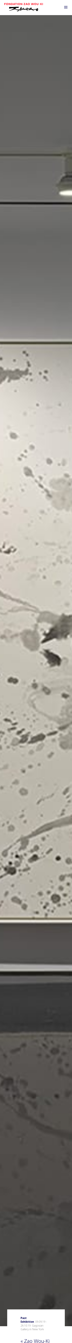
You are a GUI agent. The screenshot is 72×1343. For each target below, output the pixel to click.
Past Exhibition (27, 1320)
